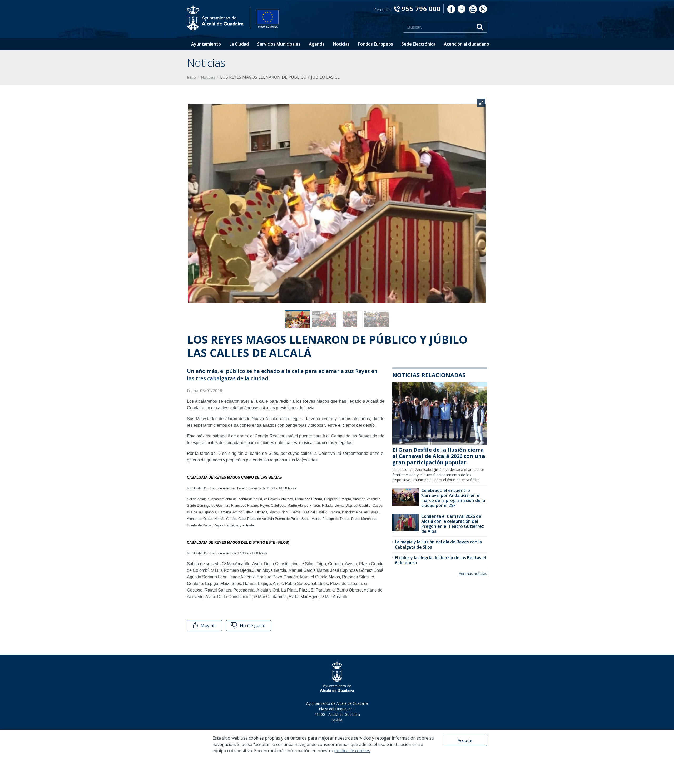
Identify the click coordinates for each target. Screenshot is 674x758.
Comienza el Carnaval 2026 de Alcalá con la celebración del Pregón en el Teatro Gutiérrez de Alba (452, 523)
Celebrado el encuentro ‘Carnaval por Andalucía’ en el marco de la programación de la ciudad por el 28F (453, 498)
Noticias (341, 44)
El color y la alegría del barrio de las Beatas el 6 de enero (440, 560)
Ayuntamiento (206, 44)
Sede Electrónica (418, 44)
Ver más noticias (473, 573)
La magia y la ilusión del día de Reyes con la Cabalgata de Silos (438, 544)
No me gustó (252, 625)
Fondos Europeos (375, 44)
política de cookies (352, 751)
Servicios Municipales (278, 44)
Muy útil (208, 625)
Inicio (191, 77)
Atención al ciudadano (466, 44)
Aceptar (465, 740)
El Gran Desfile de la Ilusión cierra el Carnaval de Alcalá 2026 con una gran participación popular (438, 456)
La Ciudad (239, 44)
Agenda (317, 44)
